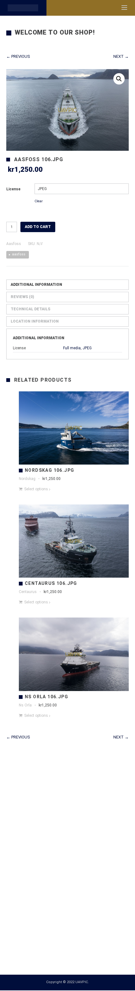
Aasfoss (13, 244)
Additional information (36, 284)
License (13, 189)
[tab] (67, 285)
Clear (39, 201)
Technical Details (30, 309)
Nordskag (27, 478)
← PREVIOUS (18, 56)
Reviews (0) (22, 297)
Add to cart (38, 227)
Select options (36, 489)
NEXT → (121, 56)
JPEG (87, 348)
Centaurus (28, 592)
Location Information (35, 321)
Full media (72, 348)
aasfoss (18, 254)
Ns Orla (25, 705)
